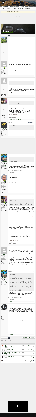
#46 (33, 37)
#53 (33, 197)
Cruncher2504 (4, 68)
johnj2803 (31, 353)
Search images (27, 8)
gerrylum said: (12, 125)
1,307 (5, 131)
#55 (33, 271)
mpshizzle (3, 32)
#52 (33, 175)
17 (4, 184)
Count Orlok (5, 357)
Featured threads (13, 8)
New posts (3, 8)
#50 (33, 122)
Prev (2, 35)
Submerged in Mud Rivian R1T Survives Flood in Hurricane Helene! (12, 353)
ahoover (4, 181)
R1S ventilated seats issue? (8, 349)
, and (15, 119)
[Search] (35, 6)
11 (4, 313)
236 (5, 89)
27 (4, 164)
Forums (8, 6)
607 (5, 109)
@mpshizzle (21, 306)
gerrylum (4, 203)
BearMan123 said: (12, 274)
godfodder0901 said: (12, 200)
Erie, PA (5, 50)
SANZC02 (31, 361)
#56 (33, 304)
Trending (8, 8)
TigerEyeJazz (6, 354)
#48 (33, 78)
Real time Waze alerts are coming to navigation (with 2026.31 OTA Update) (12, 346)
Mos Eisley (5, 347)
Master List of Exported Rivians (9, 356)
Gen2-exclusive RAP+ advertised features (18, 231)
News (3, 6)
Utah (5, 134)
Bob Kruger (31, 350)
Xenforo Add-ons (19, 413)
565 (5, 314)
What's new (15, 6)
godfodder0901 (4, 161)
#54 (33, 248)
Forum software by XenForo (7, 413)
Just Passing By (4, 85)
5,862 (5, 165)
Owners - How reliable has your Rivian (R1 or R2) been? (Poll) (11, 361)
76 (4, 130)
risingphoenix (30, 346)
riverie (4, 44)
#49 (33, 98)
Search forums (20, 8)
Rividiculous (4, 310)
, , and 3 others (15, 245)
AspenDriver (5, 350)
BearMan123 (4, 254)
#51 (33, 155)
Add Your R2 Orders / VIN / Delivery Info (13, 11)
